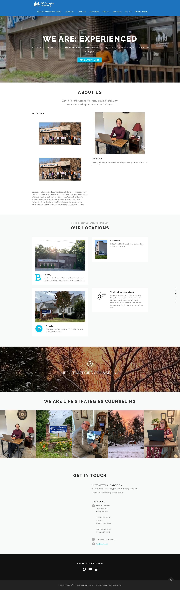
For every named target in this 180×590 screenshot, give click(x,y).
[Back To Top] (171, 580)
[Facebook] (84, 569)
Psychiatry (94, 12)
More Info (82, 12)
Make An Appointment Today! (49, 12)
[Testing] (90, 434)
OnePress (101, 585)
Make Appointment (89, 60)
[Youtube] (90, 569)
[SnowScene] (126, 434)
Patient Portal (141, 12)
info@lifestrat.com (102, 544)
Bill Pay (128, 12)
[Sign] (54, 434)
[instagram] (96, 569)
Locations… (69, 12)
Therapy (105, 12)
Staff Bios (117, 12)
